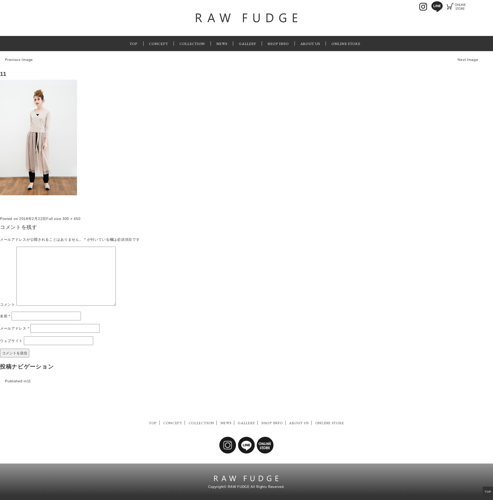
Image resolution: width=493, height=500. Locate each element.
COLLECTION (192, 43)
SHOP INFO (278, 43)
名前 (5, 316)
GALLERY (247, 43)
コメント (7, 304)
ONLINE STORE (345, 43)
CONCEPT (158, 43)
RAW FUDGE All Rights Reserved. (256, 487)
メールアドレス (14, 328)
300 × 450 (71, 219)
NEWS (221, 43)
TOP (134, 43)
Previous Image (19, 60)
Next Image (468, 60)
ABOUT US (310, 43)
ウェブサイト (11, 341)
